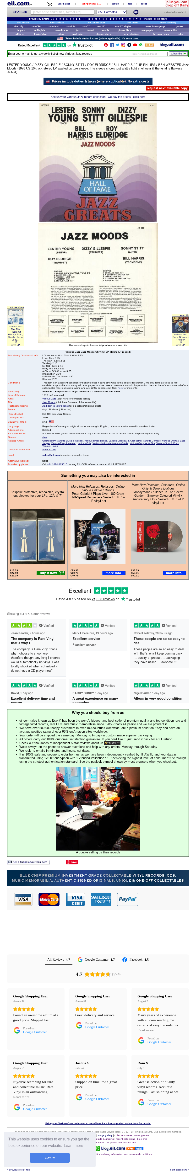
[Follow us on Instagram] (123, 46)
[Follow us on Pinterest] (106, 46)
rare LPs (70, 26)
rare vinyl (54, 26)
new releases (23, 22)
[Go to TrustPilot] (55, 47)
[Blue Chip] (98, 885)
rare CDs (36, 26)
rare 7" (86, 26)
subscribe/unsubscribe (123, 1142)
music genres (141, 1135)
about (144, 3)
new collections (131, 34)
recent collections (125, 1139)
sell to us (19, 34)
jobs (180, 34)
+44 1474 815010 (57, 464)
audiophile (39, 30)
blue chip (18, 26)
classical (90, 30)
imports (21, 30)
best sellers (132, 22)
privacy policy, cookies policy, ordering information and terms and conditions (110, 1154)
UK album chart (96, 22)
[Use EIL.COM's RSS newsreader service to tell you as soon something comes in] (134, 1149)
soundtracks (61, 30)
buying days (40, 34)
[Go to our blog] (172, 46)
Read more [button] (145, 1030)
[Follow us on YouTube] (135, 46)
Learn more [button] (73, 1146)
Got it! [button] (50, 1158)
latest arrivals (57, 22)
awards (105, 30)
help (130, 3)
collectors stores (103, 34)
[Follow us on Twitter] (118, 46)
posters (179, 26)
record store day (168, 22)
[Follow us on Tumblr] (129, 46)
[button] (163, 899)
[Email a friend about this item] (28, 863)
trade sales (77, 34)
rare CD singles (123, 26)
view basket (64, 3)
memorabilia (170, 30)
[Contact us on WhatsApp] (141, 46)
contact (115, 3)
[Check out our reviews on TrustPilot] (112, 743)
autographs (147, 30)
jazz (78, 30)
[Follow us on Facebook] (112, 46)
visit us (60, 34)
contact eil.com (101, 1142)
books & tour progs (155, 26)
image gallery (105, 1135)
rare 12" (101, 26)
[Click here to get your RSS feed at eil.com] (149, 45)
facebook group (161, 34)
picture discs (124, 30)
